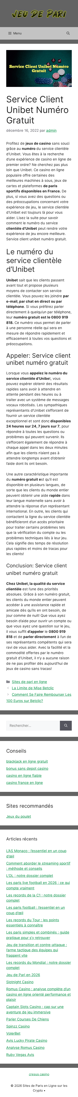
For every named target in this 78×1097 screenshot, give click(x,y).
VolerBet (13, 1033)
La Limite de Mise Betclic (33, 688)
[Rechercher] (66, 726)
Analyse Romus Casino (25, 1048)
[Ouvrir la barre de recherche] (68, 33)
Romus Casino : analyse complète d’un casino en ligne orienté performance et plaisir (38, 994)
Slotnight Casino (19, 982)
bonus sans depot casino (27, 768)
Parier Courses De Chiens (27, 1019)
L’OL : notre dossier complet (29, 876)
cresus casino (39, 1074)
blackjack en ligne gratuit (27, 761)
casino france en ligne (24, 783)
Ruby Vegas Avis (20, 1055)
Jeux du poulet (18, 816)
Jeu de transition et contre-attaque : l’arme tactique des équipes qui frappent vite (36, 950)
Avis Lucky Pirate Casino (26, 1040)
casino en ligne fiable (24, 776)
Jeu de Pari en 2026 (23, 975)
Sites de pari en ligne (29, 682)
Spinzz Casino (18, 1026)
